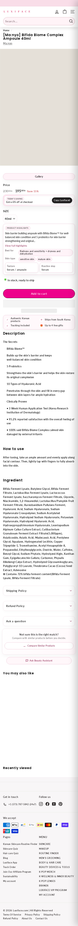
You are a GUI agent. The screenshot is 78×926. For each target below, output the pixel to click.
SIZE (6, 211)
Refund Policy (15, 606)
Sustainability (10, 876)
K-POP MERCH (47, 871)
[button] (39, 304)
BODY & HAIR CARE (50, 862)
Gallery (39, 176)
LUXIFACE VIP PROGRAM (53, 890)
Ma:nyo (7, 43)
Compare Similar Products (41, 645)
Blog (5, 858)
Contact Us (42, 918)
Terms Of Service (12, 914)
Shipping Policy (16, 590)
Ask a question (16, 621)
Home (6, 30)
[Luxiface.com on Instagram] (41, 804)
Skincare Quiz (10, 848)
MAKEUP (44, 848)
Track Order (9, 867)
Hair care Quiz (11, 853)
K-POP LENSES (47, 881)
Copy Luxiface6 (62, 200)
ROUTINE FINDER (49, 853)
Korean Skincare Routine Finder (20, 844)
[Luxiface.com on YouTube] (54, 804)
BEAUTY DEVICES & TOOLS (54, 867)
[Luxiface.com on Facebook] (47, 804)
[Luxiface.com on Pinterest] (60, 804)
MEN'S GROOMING (50, 858)
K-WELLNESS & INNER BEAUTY (56, 876)
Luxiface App (10, 862)
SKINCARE (45, 844)
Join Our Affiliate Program (17, 871)
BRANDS (44, 885)
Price (6, 185)
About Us (27, 918)
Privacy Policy (32, 914)
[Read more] (64, 11)
